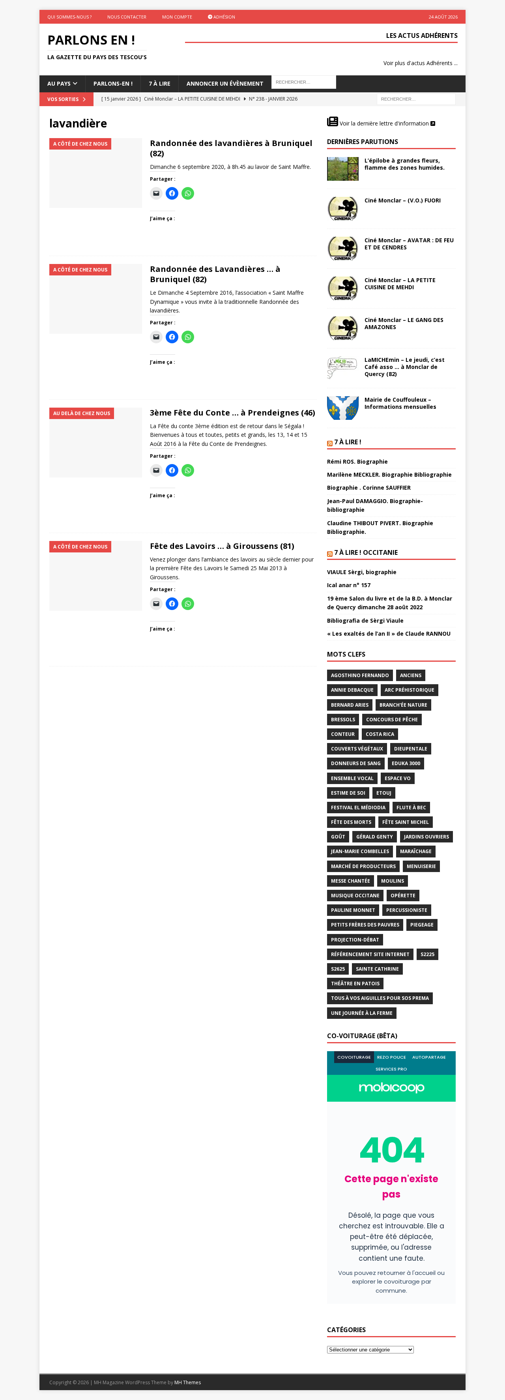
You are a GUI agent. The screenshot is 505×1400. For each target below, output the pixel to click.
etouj (383, 793)
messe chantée (350, 881)
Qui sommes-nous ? (69, 17)
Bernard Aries (349, 705)
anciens (410, 675)
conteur (343, 734)
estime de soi (348, 793)
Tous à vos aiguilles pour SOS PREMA (380, 998)
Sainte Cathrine (377, 969)
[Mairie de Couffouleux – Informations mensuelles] (343, 408)
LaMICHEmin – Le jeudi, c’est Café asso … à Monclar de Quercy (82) (405, 367)
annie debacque (352, 690)
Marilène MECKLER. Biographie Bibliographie (389, 474)
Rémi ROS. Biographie (357, 461)
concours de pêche (392, 719)
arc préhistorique (409, 690)
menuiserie (421, 866)
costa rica (380, 734)
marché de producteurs (363, 866)
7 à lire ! (347, 442)
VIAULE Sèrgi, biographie (362, 572)
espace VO (398, 778)
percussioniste (406, 910)
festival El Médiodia (358, 807)
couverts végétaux (357, 748)
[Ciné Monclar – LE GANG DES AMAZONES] (343, 328)
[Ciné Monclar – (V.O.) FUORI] (343, 209)
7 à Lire (159, 83)
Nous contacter (126, 17)
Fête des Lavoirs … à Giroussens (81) (222, 546)
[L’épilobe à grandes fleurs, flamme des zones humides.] (343, 169)
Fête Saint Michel (405, 822)
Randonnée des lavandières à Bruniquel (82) (231, 148)
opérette (403, 895)
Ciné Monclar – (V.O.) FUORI (403, 200)
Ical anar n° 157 (348, 585)
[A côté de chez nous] (95, 173)
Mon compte (177, 17)
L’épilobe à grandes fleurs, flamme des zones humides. (405, 164)
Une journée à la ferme (362, 1013)
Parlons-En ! (113, 83)
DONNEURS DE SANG (356, 763)
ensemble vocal (352, 778)
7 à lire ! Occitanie (366, 552)
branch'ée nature (403, 705)
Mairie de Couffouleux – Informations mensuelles (400, 403)
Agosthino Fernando (360, 675)
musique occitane (355, 895)
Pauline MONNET (353, 910)
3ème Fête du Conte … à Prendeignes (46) (232, 412)
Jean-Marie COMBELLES (360, 851)
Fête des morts (351, 822)
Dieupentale (410, 748)
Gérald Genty (374, 836)
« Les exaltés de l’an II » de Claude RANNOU (389, 633)
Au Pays (59, 83)
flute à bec (411, 807)
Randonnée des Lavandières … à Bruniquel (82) (215, 274)
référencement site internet (370, 954)
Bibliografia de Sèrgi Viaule (365, 620)
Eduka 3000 (406, 763)
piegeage (422, 924)
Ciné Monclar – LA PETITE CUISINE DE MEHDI (400, 283)
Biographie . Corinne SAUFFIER (369, 487)
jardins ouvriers (426, 836)
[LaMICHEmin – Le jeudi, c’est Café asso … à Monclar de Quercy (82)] (343, 368)
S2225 (427, 954)
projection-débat (355, 939)
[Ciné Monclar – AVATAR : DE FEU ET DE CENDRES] (343, 248)
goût (338, 836)
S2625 (338, 969)
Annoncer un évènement (225, 83)
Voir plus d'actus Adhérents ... (420, 63)
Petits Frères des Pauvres (365, 924)
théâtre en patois (355, 983)
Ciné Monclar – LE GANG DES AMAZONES (404, 323)
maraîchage (416, 851)
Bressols (343, 719)
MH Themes (187, 1382)
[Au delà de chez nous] (95, 442)
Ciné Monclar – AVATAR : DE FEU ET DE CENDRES (409, 243)
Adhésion (223, 17)
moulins (392, 881)
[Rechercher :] (416, 98)
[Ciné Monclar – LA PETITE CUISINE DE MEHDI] (343, 288)
